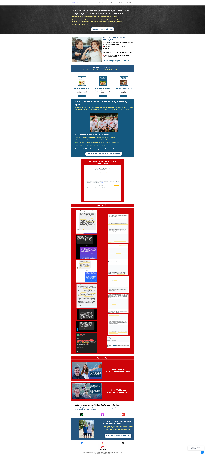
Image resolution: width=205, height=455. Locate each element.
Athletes (101, 2)
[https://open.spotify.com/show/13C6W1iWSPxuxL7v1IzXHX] (81, 414)
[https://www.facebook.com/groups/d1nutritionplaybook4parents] (81, 443)
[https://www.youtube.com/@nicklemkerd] (123, 414)
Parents (110, 2)
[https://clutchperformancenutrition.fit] (75, 2)
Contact (129, 2)
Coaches (119, 2)
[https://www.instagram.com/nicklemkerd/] (102, 443)
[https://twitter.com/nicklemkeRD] (123, 442)
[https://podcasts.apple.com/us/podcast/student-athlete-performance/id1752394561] (102, 414)
